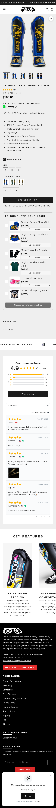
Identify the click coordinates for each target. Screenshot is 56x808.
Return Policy (9, 711)
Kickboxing (8, 685)
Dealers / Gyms (10, 738)
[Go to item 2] (14, 76)
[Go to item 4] (31, 76)
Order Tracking (9, 694)
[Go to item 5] (39, 76)
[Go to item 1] (6, 76)
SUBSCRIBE (25, 770)
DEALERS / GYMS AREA (20, 667)
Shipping (7, 715)
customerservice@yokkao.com (17, 661)
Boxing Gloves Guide (12, 681)
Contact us (8, 690)
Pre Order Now (28, 200)
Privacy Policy (9, 703)
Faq (4, 720)
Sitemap (6, 724)
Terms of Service (10, 707)
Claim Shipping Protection (14, 698)
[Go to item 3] (23, 76)
